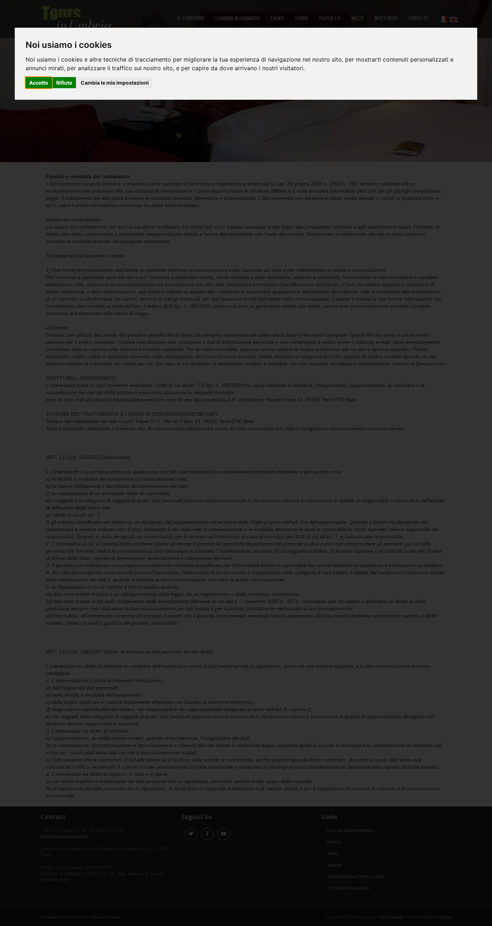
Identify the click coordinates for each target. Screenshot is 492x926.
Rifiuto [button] (64, 83)
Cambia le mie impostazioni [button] (115, 83)
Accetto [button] (38, 83)
